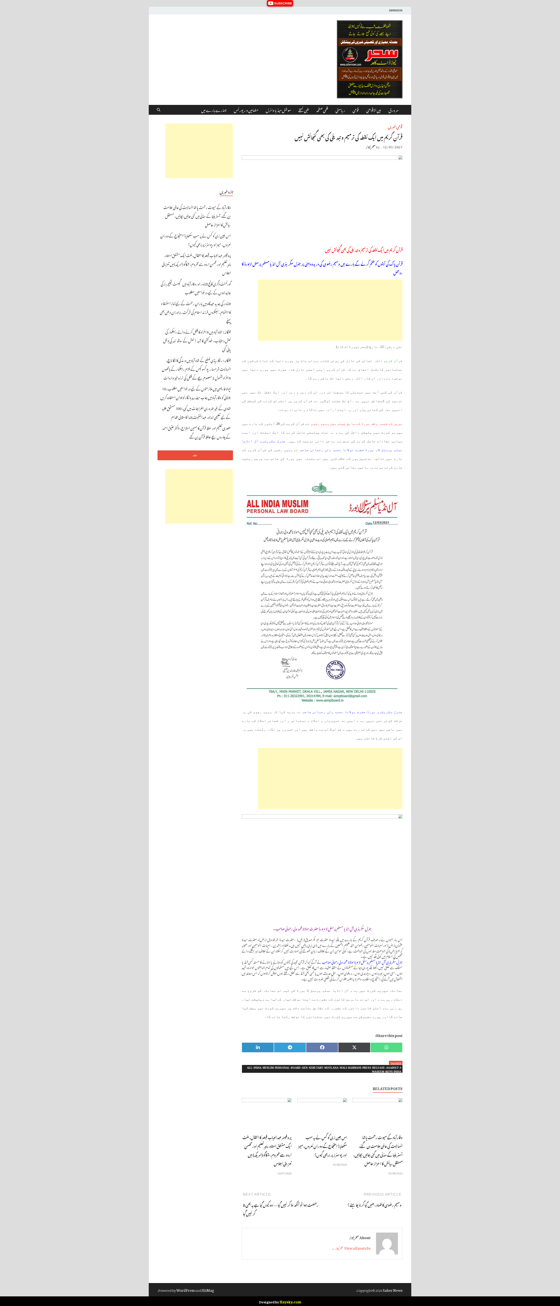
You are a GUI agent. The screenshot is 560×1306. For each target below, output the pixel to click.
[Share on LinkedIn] (258, 1047)
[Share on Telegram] (290, 1047)
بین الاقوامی (373, 109)
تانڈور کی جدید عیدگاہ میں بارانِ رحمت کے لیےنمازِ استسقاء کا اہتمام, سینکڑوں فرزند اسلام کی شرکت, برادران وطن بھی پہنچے (195, 312)
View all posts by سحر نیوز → (351, 1247)
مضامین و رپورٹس (246, 109)
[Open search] (158, 110)
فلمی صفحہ (322, 109)
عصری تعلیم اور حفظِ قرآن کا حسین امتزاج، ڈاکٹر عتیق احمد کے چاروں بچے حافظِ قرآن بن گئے (196, 432)
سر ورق (393, 109)
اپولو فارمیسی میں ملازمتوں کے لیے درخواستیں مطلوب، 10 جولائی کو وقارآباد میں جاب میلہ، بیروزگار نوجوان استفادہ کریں (195, 392)
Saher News (392, 1289)
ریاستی (340, 109)
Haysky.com (290, 1301)
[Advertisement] (330, 310)
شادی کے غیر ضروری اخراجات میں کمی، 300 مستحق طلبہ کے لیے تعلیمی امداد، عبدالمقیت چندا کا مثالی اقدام (196, 412)
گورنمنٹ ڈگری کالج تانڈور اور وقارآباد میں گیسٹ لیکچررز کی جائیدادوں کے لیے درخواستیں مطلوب (196, 287)
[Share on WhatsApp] (386, 1047)
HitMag (207, 1289)
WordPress (185, 1289)
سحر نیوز (371, 146)
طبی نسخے (303, 109)
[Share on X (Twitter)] (354, 1047)
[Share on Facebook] (322, 1047)
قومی (356, 109)
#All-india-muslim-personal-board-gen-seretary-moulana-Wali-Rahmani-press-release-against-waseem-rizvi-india (324, 1069)
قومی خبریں (395, 126)
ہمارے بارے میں (213, 109)
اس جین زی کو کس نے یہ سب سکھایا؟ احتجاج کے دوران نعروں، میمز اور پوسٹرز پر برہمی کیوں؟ (322, 1145)
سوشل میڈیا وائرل (278, 109)
